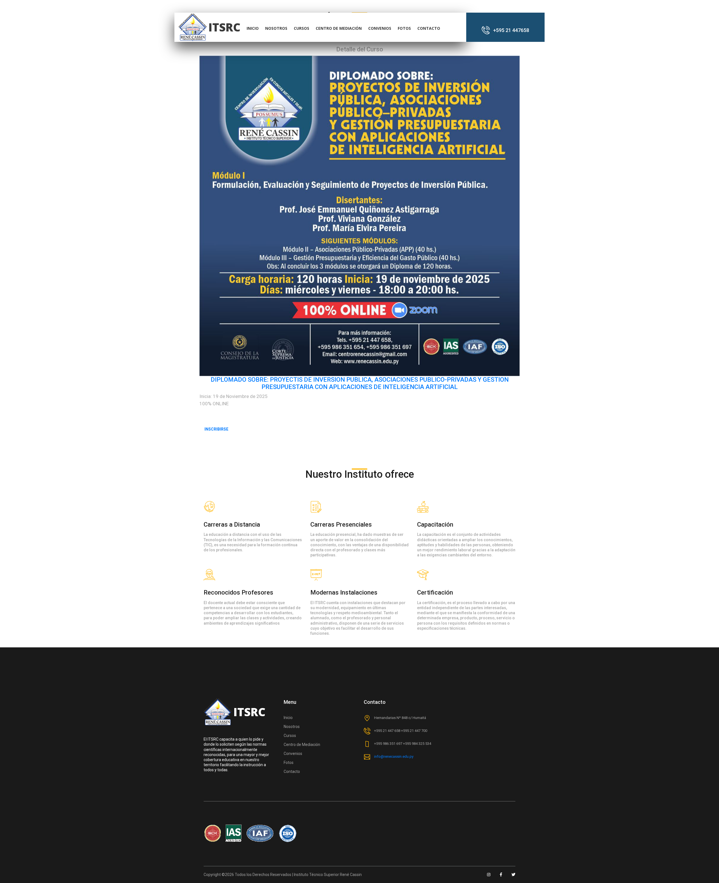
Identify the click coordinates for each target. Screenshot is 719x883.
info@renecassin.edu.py (393, 757)
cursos (301, 28)
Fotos (404, 28)
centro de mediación (339, 28)
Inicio (288, 717)
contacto (428, 28)
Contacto (292, 771)
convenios (379, 28)
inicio (253, 28)
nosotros (276, 28)
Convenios (293, 753)
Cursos (290, 735)
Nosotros (292, 726)
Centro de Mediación (302, 744)
